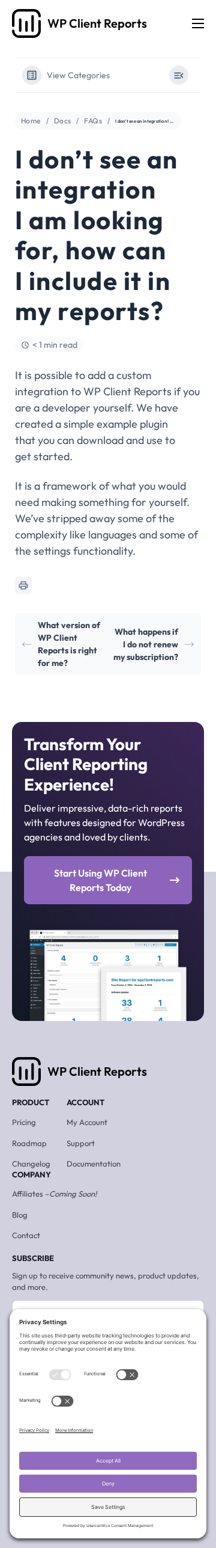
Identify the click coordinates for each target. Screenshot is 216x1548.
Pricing (24, 1122)
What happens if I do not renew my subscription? (145, 644)
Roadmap (29, 1143)
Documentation (94, 1163)
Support (81, 1143)
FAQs (93, 120)
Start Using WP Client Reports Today (100, 880)
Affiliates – (54, 1193)
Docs (62, 120)
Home (31, 120)
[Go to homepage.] (26, 23)
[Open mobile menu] (198, 23)
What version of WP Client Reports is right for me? (69, 644)
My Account (87, 1122)
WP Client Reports (97, 1071)
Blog (20, 1215)
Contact (26, 1235)
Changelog (31, 1163)
